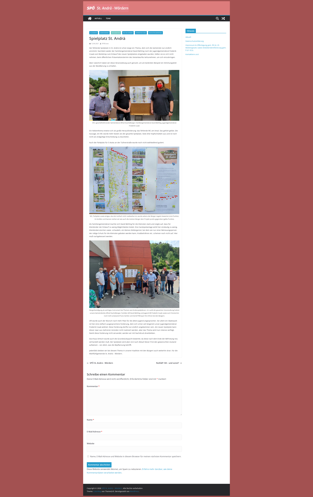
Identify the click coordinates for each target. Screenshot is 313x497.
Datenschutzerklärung (194, 41)
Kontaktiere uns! (192, 54)
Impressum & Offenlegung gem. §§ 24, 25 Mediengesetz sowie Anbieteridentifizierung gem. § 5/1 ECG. (205, 47)
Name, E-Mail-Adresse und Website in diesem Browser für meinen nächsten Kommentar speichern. (135, 456)
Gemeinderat (104, 33)
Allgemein (93, 33)
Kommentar (93, 386)
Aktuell (98, 18)
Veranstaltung (141, 33)
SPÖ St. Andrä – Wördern (101, 363)
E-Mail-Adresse (94, 431)
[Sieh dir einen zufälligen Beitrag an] (223, 18)
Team (108, 18)
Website (90, 443)
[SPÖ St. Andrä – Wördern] (90, 18)
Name (90, 419)
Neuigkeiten (116, 33)
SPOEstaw (105, 44)
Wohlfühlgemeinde (155, 33)
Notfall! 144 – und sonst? (167, 363)
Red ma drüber (128, 33)
